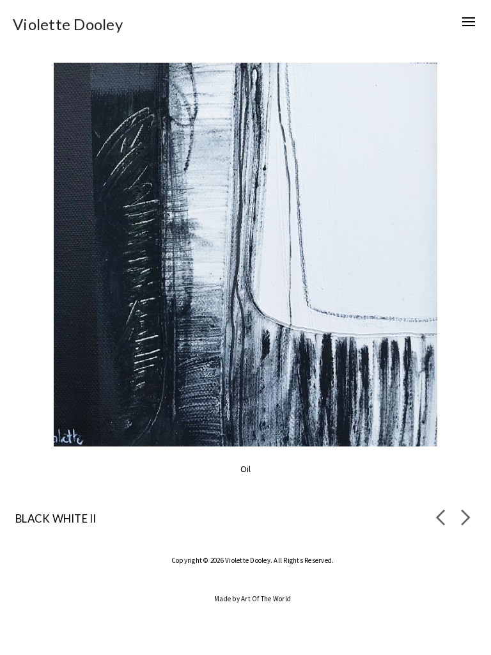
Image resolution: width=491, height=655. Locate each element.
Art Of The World (266, 598)
